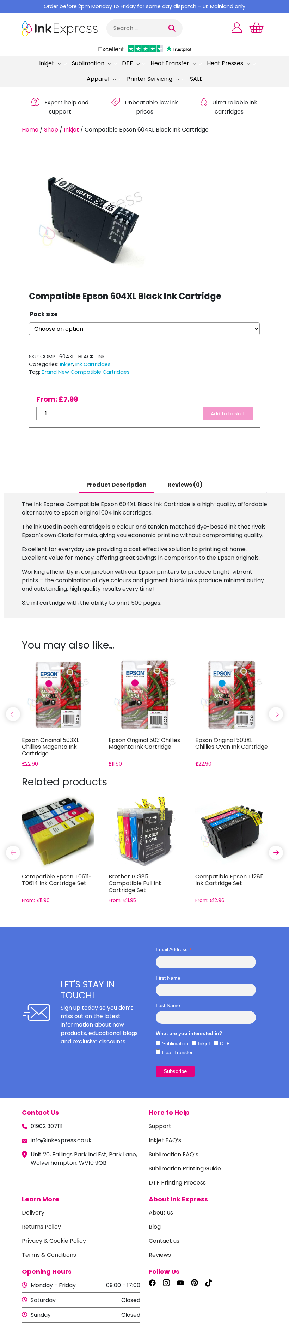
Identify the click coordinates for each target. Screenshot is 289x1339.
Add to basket (228, 413)
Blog (155, 1227)
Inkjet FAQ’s (165, 1140)
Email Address (174, 949)
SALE (196, 79)
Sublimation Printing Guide (185, 1168)
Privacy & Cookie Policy (54, 1241)
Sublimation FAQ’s (173, 1154)
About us (161, 1213)
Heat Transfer (169, 63)
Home (30, 130)
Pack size (43, 314)
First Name (168, 978)
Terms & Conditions (49, 1255)
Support (160, 1126)
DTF (127, 63)
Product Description (116, 485)
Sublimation (88, 63)
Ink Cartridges (93, 364)
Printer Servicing (149, 79)
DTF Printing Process (177, 1183)
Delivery (33, 1213)
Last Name (168, 1005)
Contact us (164, 1241)
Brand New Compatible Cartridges (86, 372)
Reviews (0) (185, 485)
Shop (51, 130)
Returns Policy (41, 1227)
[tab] (116, 485)
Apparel (98, 79)
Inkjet (46, 63)
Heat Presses (225, 63)
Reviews (160, 1255)
